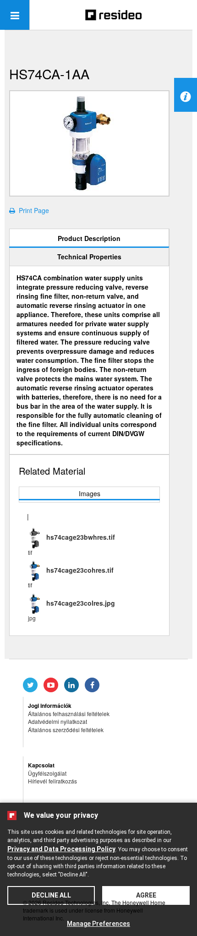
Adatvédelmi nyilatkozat (57, 721)
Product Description (89, 238)
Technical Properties (89, 256)
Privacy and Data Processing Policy (61, 849)
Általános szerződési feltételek (66, 729)
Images (89, 493)
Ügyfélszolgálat (47, 773)
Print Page (32, 210)
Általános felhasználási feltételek (68, 713)
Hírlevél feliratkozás (52, 781)
